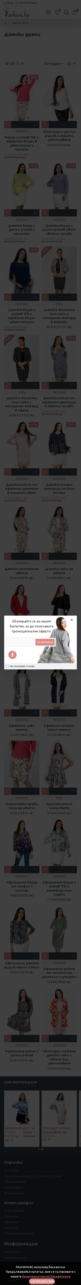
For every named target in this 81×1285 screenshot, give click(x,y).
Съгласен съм (42, 1281)
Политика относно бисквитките (46, 1276)
